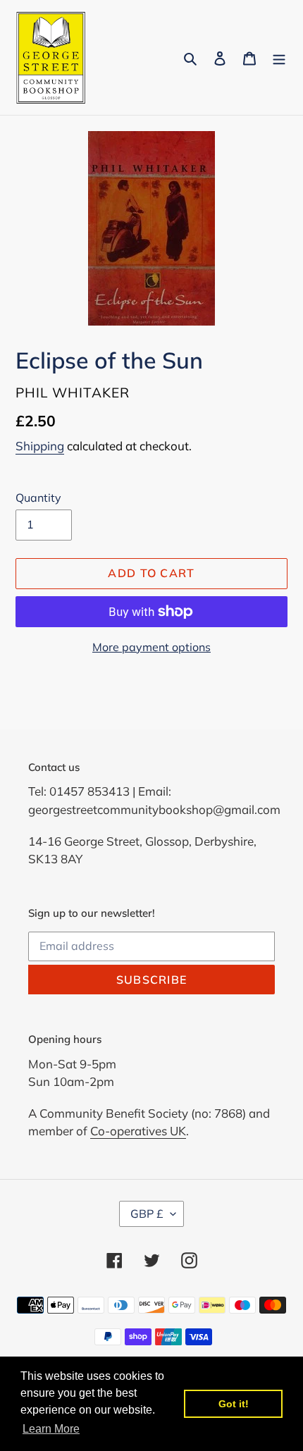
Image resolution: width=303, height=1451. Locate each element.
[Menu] (279, 57)
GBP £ (146, 1213)
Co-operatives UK (138, 1130)
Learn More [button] (51, 1429)
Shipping (40, 445)
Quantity (38, 497)
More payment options (151, 647)
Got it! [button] (233, 1403)
